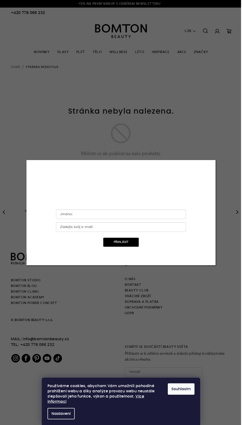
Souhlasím (181, 389)
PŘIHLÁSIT (121, 242)
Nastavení (61, 414)
